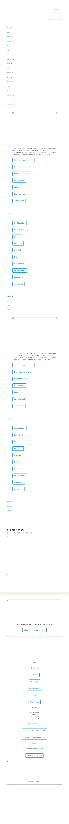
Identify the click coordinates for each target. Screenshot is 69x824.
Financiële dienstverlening (24, 167)
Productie (18, 243)
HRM (16, 257)
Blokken (34, 675)
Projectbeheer (19, 270)
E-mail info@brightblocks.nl (34, 737)
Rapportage (18, 277)
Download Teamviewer (34, 749)
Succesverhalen (34, 688)
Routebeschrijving (34, 724)
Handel (17, 236)
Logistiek (17, 250)
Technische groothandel (23, 160)
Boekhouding (19, 223)
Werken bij (56, 13)
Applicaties (18, 284)
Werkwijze (35, 681)
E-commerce (19, 180)
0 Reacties (30, 533)
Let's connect (55, 17)
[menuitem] (34, 28)
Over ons (34, 695)
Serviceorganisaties (21, 173)
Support (57, 9)
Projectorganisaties (21, 194)
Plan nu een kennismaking (34, 630)
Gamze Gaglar (14, 533)
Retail (16, 187)
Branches (34, 668)
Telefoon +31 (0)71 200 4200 (34, 730)
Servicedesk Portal (34, 755)
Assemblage (19, 201)
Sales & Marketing (21, 230)
